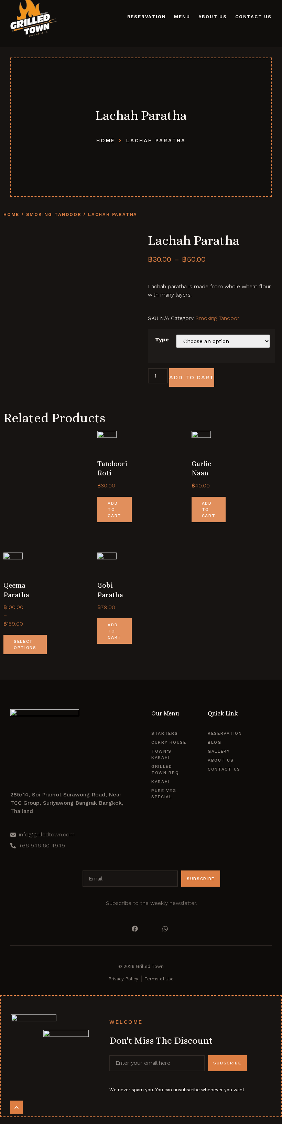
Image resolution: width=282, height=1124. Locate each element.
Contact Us (253, 16)
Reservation (146, 16)
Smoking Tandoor (54, 214)
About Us (212, 16)
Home (11, 214)
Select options (25, 644)
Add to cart (191, 377)
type (162, 339)
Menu (182, 16)
